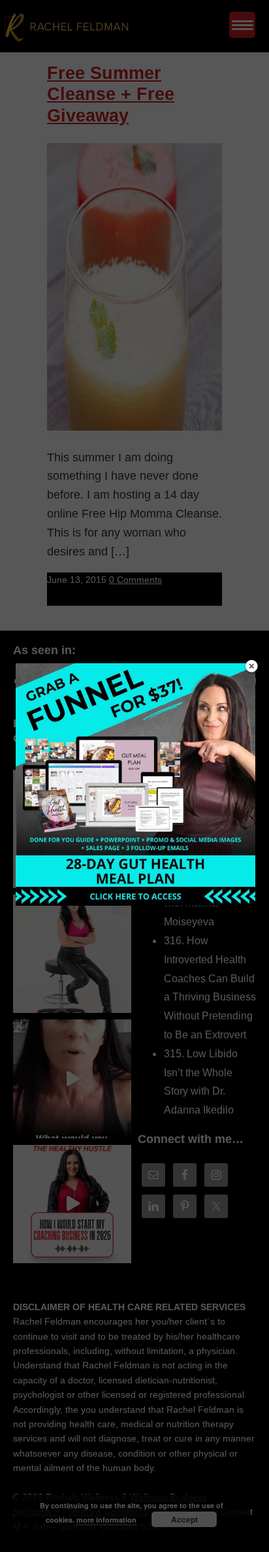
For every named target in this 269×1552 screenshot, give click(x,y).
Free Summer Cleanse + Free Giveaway (110, 94)
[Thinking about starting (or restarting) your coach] (72, 1204)
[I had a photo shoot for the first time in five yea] (72, 954)
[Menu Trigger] (242, 25)
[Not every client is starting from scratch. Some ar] (72, 1078)
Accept (184, 1519)
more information (106, 1520)
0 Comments (135, 579)
